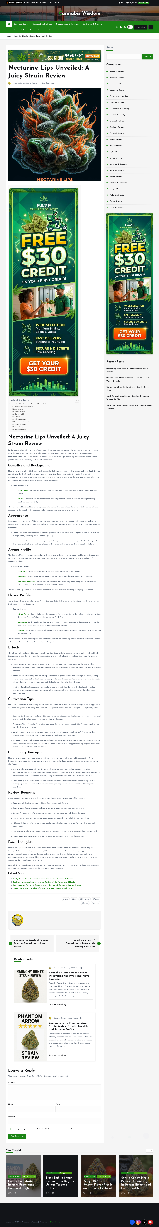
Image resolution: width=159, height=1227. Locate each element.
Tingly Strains (116, 201)
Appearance (18, 409)
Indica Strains (73, 1018)
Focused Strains (117, 133)
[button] (148, 1151)
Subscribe (141, 27)
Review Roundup (20, 424)
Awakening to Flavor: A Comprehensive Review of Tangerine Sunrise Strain (47, 885)
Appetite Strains (117, 72)
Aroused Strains (117, 78)
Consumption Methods (42, 24)
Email (58, 1104)
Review (96, 899)
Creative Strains (19, 83)
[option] (23, 1176)
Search (110, 47)
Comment (12, 1083)
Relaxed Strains (117, 170)
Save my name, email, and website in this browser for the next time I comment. (46, 1129)
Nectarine (85, 899)
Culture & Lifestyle (44, 30)
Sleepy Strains (116, 189)
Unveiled (96, 903)
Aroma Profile (19, 411)
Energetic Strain (117, 121)
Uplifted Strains (117, 207)
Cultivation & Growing (92, 24)
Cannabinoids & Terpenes (67, 24)
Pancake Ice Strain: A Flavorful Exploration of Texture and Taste (42, 888)
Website (11, 1117)
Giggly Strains (116, 140)
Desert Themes (56, 1222)
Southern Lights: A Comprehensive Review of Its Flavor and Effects (44, 882)
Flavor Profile (19, 414)
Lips (74, 899)
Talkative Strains (117, 195)
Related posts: (20, 429)
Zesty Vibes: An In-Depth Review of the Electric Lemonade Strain (43, 879)
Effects (17, 417)
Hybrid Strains (73, 968)
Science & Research (22, 30)
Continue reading (58, 1005)
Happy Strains (116, 146)
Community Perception (22, 422)
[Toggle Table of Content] (75, 401)
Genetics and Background (23, 406)
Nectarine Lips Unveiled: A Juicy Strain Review (32, 36)
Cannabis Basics (21, 24)
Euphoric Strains (117, 127)
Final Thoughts (20, 427)
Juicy (66, 899)
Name (11, 1104)
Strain (85, 903)
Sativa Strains (31, 83)
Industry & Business (118, 164)
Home (8, 36)
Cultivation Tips (20, 419)
